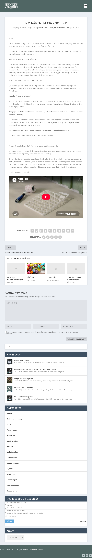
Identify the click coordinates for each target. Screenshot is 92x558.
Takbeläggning (13, 485)
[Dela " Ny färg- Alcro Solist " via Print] (72, 231)
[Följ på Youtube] (90, 555)
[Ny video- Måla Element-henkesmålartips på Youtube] (9, 371)
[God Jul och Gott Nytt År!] (9, 380)
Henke (24, 28)
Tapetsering (11, 491)
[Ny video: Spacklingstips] (9, 398)
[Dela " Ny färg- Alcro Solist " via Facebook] (32, 231)
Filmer (40, 28)
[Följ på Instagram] (87, 555)
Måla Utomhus (59, 28)
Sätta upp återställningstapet (15, 278)
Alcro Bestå (31, 125)
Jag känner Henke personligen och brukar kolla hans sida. (24, 513)
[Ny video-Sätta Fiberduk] (9, 389)
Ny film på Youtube (21, 360)
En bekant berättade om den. (15, 510)
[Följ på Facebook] (83, 555)
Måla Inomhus (53, 363)
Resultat (83, 522)
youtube (9, 505)
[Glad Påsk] (36, 268)
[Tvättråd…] (56, 268)
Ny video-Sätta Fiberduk (23, 388)
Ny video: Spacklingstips (23, 397)
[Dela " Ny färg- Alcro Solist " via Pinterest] (50, 231)
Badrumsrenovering (35, 381)
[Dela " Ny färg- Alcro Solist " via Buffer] (59, 231)
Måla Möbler (12, 458)
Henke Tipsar (48, 28)
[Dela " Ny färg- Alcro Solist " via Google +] (41, 231)
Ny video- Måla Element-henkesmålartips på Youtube (35, 369)
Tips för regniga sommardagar (74, 278)
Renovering (67, 390)
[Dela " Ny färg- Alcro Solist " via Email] (68, 231)
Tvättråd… (51, 277)
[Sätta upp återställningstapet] (16, 268)
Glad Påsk (31, 277)
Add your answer (11, 516)
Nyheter (61, 363)
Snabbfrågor (12, 480)
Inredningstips (12, 441)
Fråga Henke (12, 430)
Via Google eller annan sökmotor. (17, 502)
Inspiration (45, 363)
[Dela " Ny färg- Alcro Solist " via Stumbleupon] (63, 231)
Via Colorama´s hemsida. (14, 508)
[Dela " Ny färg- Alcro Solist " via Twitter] (36, 231)
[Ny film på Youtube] (9, 362)
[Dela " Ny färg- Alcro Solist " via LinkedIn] (54, 231)
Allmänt (25, 363)
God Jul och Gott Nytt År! (23, 378)
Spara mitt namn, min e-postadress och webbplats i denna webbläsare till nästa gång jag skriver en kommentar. (42, 333)
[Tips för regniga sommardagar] (76, 268)
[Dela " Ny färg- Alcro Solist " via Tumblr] (45, 231)
